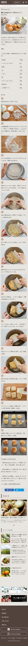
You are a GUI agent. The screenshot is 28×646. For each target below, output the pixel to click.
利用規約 (4, 613)
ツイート (20, 489)
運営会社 (4, 624)
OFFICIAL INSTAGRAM (15, 634)
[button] (14, 525)
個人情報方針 (5, 617)
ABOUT (4, 609)
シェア (10, 489)
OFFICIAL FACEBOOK (15, 629)
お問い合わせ (5, 621)
